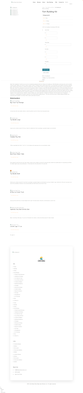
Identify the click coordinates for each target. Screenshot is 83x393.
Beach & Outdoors (18, 290)
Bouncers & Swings (18, 287)
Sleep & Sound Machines (19, 274)
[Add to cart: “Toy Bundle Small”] (11, 188)
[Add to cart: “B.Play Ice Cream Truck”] (11, 205)
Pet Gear (16, 292)
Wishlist (15, 352)
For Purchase (17, 296)
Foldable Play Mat (15, 137)
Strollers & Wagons (18, 281)
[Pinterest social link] (48, 79)
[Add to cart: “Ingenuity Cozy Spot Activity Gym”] (11, 222)
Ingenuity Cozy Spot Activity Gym (19, 209)
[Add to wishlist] (11, 113)
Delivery (15, 346)
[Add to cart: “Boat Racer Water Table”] (11, 168)
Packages (16, 285)
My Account (16, 347)
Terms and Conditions (18, 350)
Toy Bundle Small (15, 173)
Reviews (15, 268)
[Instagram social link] (42, 254)
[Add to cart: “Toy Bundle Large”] (11, 133)
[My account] (68, 2)
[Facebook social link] (45, 79)
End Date (47, 61)
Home (43, 7)
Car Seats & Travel (18, 278)
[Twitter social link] (47, 79)
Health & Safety (18, 289)
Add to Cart (45, 69)
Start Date (47, 42)
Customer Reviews (17, 343)
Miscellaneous (17, 294)
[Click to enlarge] (12, 6)
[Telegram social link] (51, 79)
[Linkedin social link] (49, 79)
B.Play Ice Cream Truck (17, 192)
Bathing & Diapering (19, 283)
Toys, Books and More (50, 7)
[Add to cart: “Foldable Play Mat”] (11, 150)
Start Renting (16, 272)
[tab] (41, 81)
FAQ (15, 298)
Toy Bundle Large (15, 119)
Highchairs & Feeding (19, 276)
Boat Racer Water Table (17, 154)
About (15, 270)
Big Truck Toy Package (17, 102)
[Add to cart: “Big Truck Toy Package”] (11, 115)
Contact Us (16, 300)
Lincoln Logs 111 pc (16, 226)
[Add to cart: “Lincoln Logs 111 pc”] (11, 239)
